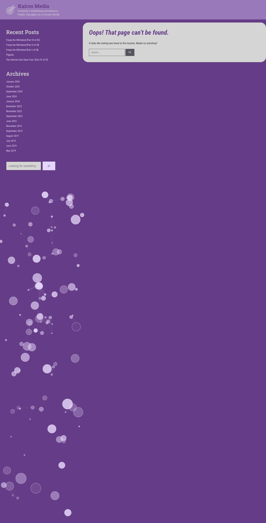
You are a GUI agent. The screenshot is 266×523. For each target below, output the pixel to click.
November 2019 (14, 126)
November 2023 (14, 111)
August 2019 (12, 135)
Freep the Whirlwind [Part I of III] (22, 49)
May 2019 (11, 150)
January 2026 (13, 81)
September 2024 (14, 91)
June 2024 (11, 96)
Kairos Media (33, 6)
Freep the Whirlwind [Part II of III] (22, 44)
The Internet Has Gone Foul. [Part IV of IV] (27, 59)
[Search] (129, 52)
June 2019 (11, 145)
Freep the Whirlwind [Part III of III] (23, 40)
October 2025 (13, 86)
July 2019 (11, 140)
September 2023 (14, 116)
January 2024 (13, 101)
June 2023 (11, 121)
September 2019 (14, 131)
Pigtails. (10, 54)
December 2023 (14, 106)
